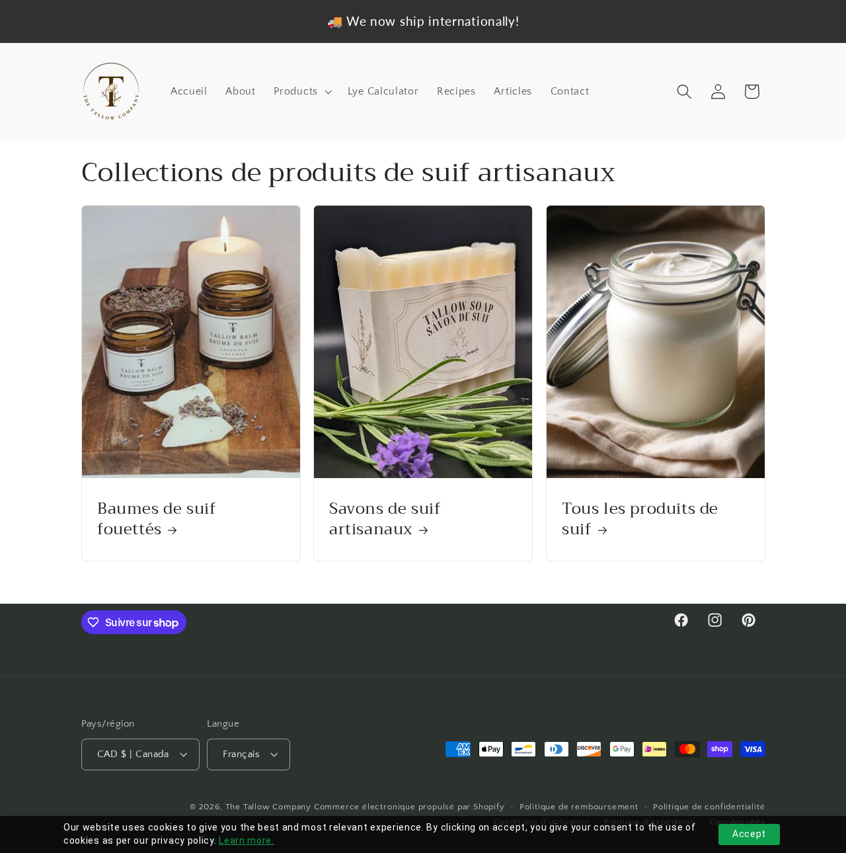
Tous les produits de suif (640, 519)
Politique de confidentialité (709, 807)
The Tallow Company (268, 807)
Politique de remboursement (578, 807)
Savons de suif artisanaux (385, 519)
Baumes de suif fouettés (156, 519)
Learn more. (246, 840)
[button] (301, 91)
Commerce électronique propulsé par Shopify (409, 807)
